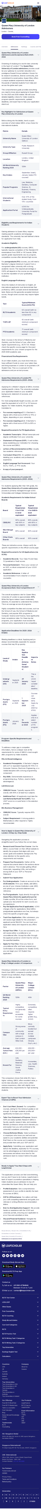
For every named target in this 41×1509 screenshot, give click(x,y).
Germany (5, 1379)
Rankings (24, 47)
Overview (5, 47)
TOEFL (23, 1415)
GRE (22, 1421)
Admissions (14, 47)
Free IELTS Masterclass (9, 1405)
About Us (24, 1367)
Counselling (6, 1427)
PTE (22, 1419)
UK (3, 1369)
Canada (4, 1371)
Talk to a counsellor (8, 1408)
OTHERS (32, 1501)
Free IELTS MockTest (9, 1403)
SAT (22, 1417)
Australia (5, 1374)
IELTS (4, 1425)
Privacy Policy (6, 1477)
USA (3, 1367)
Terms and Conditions (9, 1479)
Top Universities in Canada (8, 1389)
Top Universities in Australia (8, 1393)
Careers (24, 1369)
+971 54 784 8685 (18, 1461)
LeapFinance (25, 1403)
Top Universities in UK (9, 1386)
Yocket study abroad (9, 1471)
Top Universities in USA (10, 1384)
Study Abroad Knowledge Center (10, 1416)
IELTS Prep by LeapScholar (26, 1406)
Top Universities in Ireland (10, 1396)
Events (4, 1419)
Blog (3, 1412)
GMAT (23, 1423)
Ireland (4, 1376)
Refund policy (6, 1481)
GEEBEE (4, 1473)
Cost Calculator (7, 1410)
